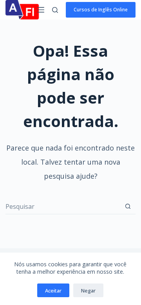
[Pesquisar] (55, 10)
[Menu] (40, 9)
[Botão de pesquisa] (128, 206)
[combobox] (62, 206)
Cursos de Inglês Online (101, 9)
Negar (88, 290)
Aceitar (53, 290)
